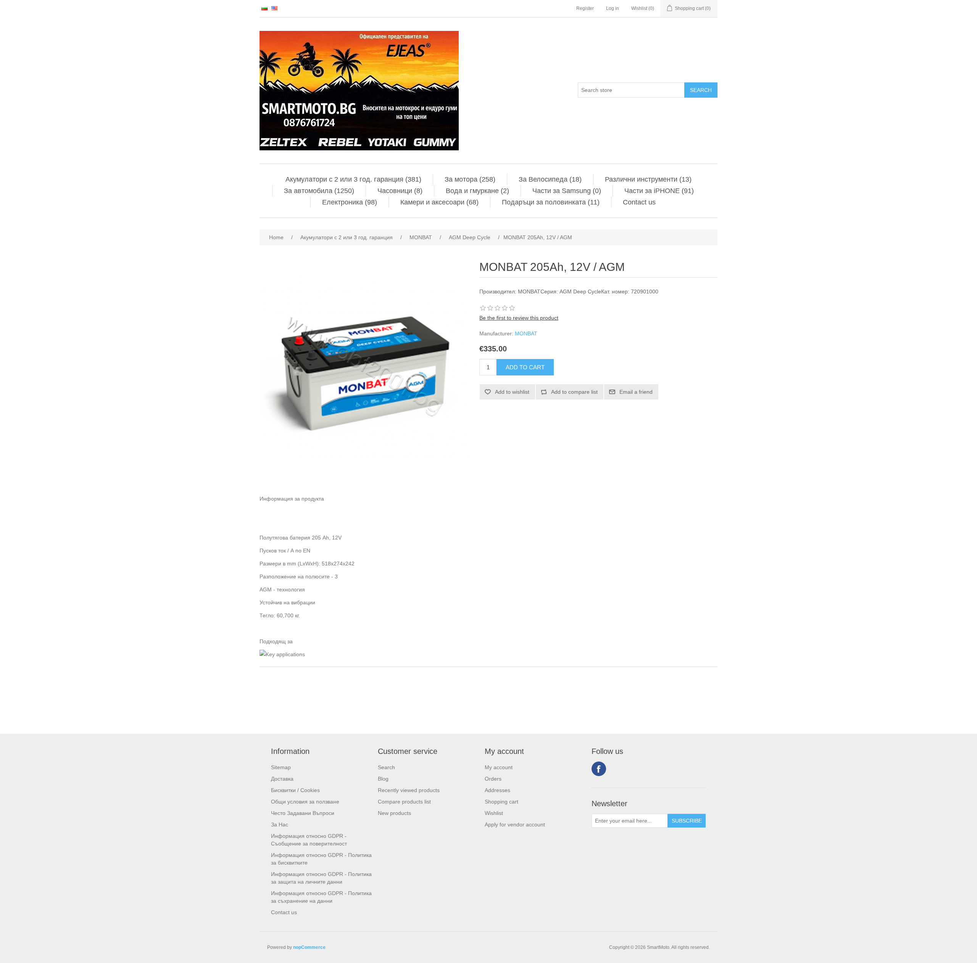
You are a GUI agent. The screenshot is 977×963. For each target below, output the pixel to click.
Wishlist (494, 813)
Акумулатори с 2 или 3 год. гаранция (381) (353, 179)
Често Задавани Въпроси (302, 813)
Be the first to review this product (518, 318)
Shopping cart (501, 802)
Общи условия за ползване (305, 802)
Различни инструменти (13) (648, 179)
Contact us (639, 202)
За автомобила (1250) (319, 191)
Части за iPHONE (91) (659, 191)
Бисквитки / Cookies (295, 790)
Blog (383, 779)
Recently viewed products (409, 790)
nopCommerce (309, 947)
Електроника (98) (349, 202)
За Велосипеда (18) (550, 179)
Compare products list (404, 802)
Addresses (497, 790)
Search (386, 767)
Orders (493, 779)
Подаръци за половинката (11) (551, 202)
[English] (274, 8)
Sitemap (281, 767)
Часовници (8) (399, 191)
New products (394, 813)
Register (585, 8)
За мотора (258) (470, 179)
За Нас (279, 824)
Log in (612, 8)
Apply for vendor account (515, 824)
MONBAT (526, 333)
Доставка (282, 779)
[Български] (264, 8)
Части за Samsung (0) (566, 191)
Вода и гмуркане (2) (477, 191)
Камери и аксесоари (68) (439, 202)
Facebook (599, 769)
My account (499, 767)
